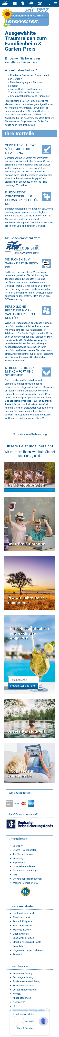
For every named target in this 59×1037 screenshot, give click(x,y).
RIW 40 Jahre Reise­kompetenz (27, 600)
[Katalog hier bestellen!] (29, 718)
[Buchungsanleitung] (29, 763)
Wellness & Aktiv (22, 929)
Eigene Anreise (21, 933)
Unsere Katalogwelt (26, 731)
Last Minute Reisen (23, 937)
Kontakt (17, 993)
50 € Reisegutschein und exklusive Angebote (29, 633)
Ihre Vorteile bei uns (23, 854)
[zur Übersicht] (30, 17)
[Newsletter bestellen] (14, 3)
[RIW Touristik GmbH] (5, 3)
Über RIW (18, 845)
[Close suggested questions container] (47, 1010)
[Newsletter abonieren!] (29, 654)
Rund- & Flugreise (22, 921)
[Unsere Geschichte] (29, 582)
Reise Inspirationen (26, 485)
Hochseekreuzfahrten (24, 1014)
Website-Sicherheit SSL (25, 882)
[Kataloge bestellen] (23, 3)
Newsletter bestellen (23, 685)
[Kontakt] (40, 3)
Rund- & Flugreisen (25, 1028)
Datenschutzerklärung (25, 870)
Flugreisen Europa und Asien (28, 950)
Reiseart (17, 954)
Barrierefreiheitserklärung (26, 981)
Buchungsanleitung (23, 977)
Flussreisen (29, 1021)
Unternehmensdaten (24, 866)
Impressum (19, 862)
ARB (15, 874)
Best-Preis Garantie (26, 544)
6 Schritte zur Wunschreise (20, 773)
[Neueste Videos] (29, 476)
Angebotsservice (22, 997)
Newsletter (19, 1002)
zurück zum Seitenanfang (29, 434)
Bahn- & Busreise (22, 925)
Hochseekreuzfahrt (23, 913)
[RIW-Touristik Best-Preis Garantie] (29, 523)
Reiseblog (18, 858)
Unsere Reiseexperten (25, 849)
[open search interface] (48, 3)
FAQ (15, 1006)
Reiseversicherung (22, 973)
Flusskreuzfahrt (21, 917)
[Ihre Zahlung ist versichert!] (29, 823)
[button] (43, 1021)
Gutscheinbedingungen (25, 989)
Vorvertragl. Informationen (27, 878)
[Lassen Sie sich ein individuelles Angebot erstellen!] (31, 3)
